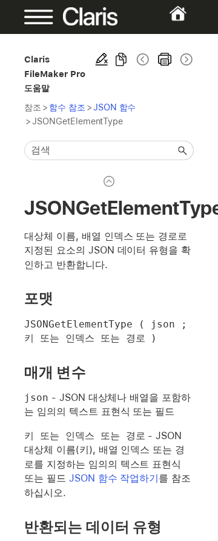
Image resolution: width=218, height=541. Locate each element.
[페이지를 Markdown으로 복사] (121, 59)
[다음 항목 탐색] (185, 59)
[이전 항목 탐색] (143, 59)
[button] (183, 150)
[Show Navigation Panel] (31, 17)
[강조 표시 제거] (101, 59)
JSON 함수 (114, 107)
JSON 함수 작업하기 (114, 478)
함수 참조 (67, 107)
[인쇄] (164, 59)
